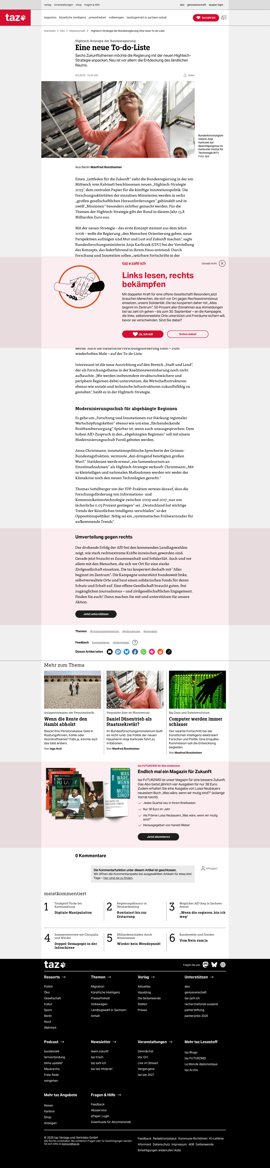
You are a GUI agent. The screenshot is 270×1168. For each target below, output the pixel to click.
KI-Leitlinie (216, 1138)
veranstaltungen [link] (63, 4)
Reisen (48, 1105)
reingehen (51, 1081)
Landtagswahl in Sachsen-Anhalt (109, 1013)
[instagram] (223, 966)
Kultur (48, 1004)
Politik (48, 986)
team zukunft (100, 1051)
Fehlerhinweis (121, 642)
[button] (224, 18)
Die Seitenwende (149, 998)
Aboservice (99, 1110)
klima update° (53, 1063)
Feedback (98, 1104)
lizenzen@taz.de (70, 1143)
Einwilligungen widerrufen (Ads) (159, 1150)
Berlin (48, 1016)
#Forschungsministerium (105, 631)
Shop (47, 1117)
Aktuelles (144, 986)
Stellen (142, 1004)
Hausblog (144, 992)
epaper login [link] (216, 4)
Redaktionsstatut (165, 1138)
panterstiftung (194, 1010)
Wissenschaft (77, 31)
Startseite (50, 31)
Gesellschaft (52, 998)
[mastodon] (206, 966)
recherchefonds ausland (201, 1004)
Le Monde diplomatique (201, 1064)
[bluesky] (214, 966)
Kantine (49, 1111)
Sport (48, 1010)
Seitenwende (205, 1144)
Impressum (180, 1144)
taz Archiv (191, 1070)
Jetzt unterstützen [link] (96, 614)
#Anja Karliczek (131, 631)
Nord (47, 1022)
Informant (145, 1144)
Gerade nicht (209, 263)
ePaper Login (100, 1116)
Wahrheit (50, 1028)
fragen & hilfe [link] (92, 4)
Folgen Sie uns (191, 965)
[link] (51, 18)
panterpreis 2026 (196, 1016)
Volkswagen (99, 1004)
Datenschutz (162, 1144)
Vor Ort (143, 1057)
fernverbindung (54, 1057)
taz (55, 965)
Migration (97, 986)
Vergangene (146, 1069)
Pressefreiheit (100, 998)
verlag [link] (47, 4)
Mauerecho (52, 1069)
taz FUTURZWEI (195, 1058)
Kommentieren (101, 642)
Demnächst (145, 1051)
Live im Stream (148, 1063)
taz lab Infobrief (101, 1069)
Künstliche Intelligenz (105, 992)
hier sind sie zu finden (117, 878)
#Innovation (150, 631)
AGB (191, 1144)
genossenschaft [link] (196, 4)
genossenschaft (195, 992)
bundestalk (51, 1051)
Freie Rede (51, 1075)
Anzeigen (50, 1123)
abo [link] (182, 4)
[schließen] (222, 263)
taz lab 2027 (146, 1075)
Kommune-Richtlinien (193, 1138)
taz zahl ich (192, 998)
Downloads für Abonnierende (111, 1122)
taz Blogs (191, 1052)
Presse (142, 1010)
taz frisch (97, 1057)
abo (187, 986)
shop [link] (79, 4)
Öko (62, 31)
